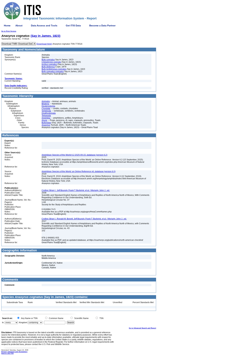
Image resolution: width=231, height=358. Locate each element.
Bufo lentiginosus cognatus (54, 69)
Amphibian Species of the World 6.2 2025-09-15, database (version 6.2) (74, 155)
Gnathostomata (49, 113)
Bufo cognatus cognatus (53, 71)
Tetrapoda (46, 115)
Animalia (46, 101)
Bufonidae (46, 122)
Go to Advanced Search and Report (142, 328)
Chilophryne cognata (51, 62)
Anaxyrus (46, 125)
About (18, 25)
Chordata (46, 108)
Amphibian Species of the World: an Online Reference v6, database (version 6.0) (79, 171)
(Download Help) (44, 44)
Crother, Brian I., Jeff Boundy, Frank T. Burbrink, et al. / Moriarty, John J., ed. (76, 190)
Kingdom (23, 322)
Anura (44, 120)
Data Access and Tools (44, 25)
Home (7, 25)
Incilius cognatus (49, 64)
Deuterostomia (48, 106)
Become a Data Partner (102, 25)
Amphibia (46, 118)
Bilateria (45, 104)
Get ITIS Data (73, 25)
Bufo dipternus (48, 67)
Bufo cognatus (48, 59)
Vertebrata (46, 111)
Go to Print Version (8, 31)
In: (3, 322)
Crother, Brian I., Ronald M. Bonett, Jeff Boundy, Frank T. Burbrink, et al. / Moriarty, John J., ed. (84, 219)
